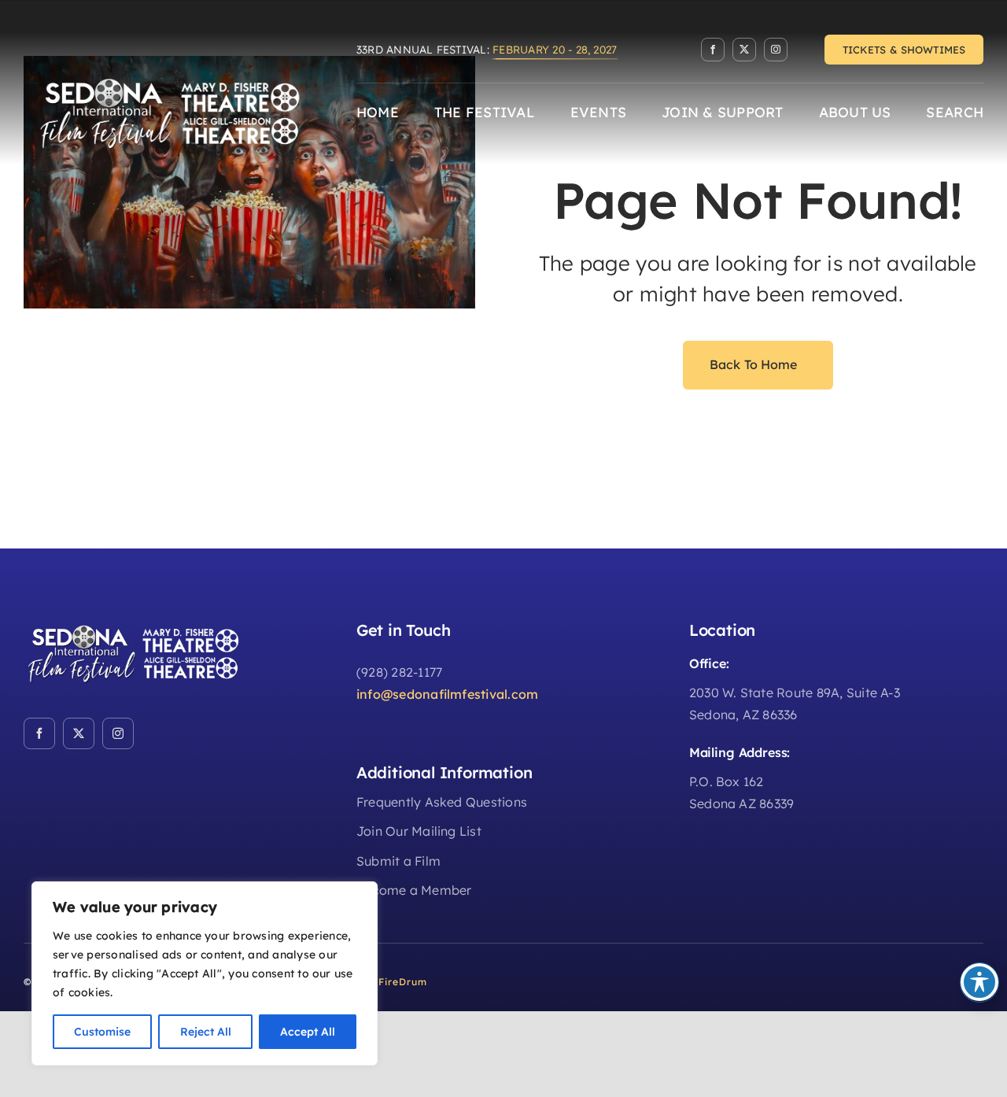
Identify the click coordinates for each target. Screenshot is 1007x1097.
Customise (102, 1032)
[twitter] (744, 49)
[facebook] (713, 49)
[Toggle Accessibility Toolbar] (979, 982)
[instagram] (776, 49)
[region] (204, 973)
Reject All (205, 1032)
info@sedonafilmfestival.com (447, 694)
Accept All (307, 1032)
